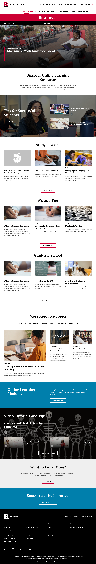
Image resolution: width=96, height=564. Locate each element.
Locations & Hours (68, 4)
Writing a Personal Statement (16, 226)
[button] (8, 60)
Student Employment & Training (66, 11)
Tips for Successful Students (14, 48)
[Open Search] (92, 4)
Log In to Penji (87, 4)
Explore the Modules (58, 400)
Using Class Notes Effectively (47, 170)
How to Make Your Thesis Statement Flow (34, 443)
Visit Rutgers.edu (44, 4)
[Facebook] (4, 549)
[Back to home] (11, 516)
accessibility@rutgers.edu (39, 558)
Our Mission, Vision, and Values (76, 533)
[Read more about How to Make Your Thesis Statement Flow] (13, 442)
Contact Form (76, 4)
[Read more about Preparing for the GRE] (48, 268)
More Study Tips (48, 190)
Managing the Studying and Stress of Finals (77, 171)
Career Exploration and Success (32, 530)
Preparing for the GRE (44, 281)
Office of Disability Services (32, 535)
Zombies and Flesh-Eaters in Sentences (23, 424)
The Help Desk (51, 533)
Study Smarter (7, 167)
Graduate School (8, 223)
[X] (13, 549)
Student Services (7, 527)
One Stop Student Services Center (33, 533)
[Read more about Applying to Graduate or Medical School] (78, 268)
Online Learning (7, 363)
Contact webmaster (63, 561)
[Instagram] (21, 549)
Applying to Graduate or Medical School (75, 282)
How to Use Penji (7, 530)
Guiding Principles (74, 535)
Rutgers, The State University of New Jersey (44, 561)
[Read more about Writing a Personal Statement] (17, 213)
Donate (60, 4)
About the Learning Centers (85, 11)
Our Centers (50, 530)
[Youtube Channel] (30, 549)
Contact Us (48, 481)
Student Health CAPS (30, 538)
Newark (76, 516)
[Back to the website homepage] (10, 4)
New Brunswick (52, 4)
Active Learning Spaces (9, 533)
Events (53, 11)
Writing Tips (37, 223)
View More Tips (10, 121)
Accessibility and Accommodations (11, 541)
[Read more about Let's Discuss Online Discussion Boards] (59, 338)
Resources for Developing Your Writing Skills (47, 227)
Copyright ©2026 (32, 561)
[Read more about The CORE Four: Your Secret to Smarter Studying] (17, 158)
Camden (82, 516)
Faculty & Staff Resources (42, 11)
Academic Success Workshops (10, 535)
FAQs (82, 4)
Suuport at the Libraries (48, 502)
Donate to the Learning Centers (76, 527)
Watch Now (12, 432)
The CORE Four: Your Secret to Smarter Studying (16, 171)
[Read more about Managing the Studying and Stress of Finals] (78, 158)
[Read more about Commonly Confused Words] (59, 442)
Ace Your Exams (68, 167)
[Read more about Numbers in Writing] (78, 213)
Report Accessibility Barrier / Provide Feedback (59, 558)
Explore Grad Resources (48, 300)
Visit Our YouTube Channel (48, 453)
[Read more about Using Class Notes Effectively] (48, 158)
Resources (48, 17)
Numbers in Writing (73, 226)
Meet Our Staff (51, 535)
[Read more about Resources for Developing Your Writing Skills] (48, 213)
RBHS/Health (89, 516)
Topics (48, 23)
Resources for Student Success (32, 527)
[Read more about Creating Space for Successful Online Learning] (25, 346)
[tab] (22, 322)
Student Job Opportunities (9, 538)
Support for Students (27, 11)
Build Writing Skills (48, 245)
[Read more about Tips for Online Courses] (82, 338)
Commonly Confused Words (81, 443)
